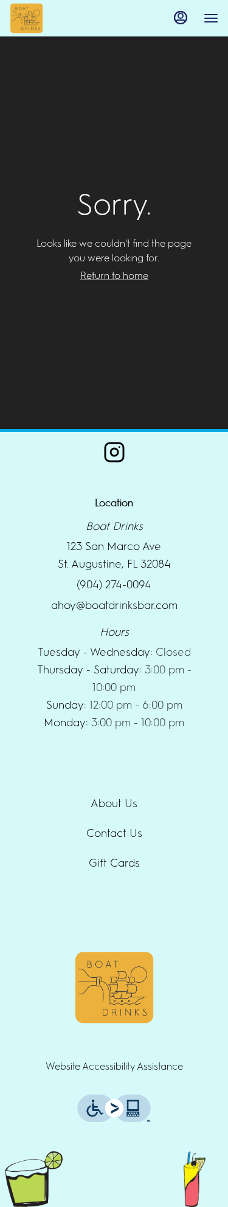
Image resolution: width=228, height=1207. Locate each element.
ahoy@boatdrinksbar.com (114, 605)
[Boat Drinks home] (64, 18)
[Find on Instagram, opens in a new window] (114, 455)
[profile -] (180, 17)
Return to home (114, 275)
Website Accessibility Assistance (114, 1066)
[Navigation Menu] (211, 18)
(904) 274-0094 (114, 584)
